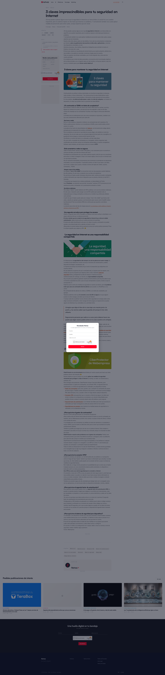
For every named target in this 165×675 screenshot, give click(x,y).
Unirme (82, 346)
